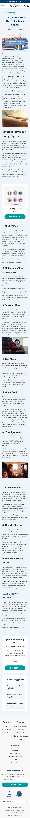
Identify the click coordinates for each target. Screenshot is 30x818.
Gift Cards (7, 733)
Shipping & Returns (15, 756)
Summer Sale (14, 1)
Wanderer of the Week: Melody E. (15, 705)
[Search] (5, 6)
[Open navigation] (2, 5)
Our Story (21, 730)
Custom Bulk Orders (21, 736)
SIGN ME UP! (15, 668)
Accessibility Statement (15, 813)
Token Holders (7, 730)
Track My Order (15, 753)
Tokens (7, 726)
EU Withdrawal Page (15, 815)
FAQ (15, 759)
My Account (15, 750)
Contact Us (15, 763)
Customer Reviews (20, 726)
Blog (21, 739)
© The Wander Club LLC (15, 807)
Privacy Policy (20, 810)
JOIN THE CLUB (15, 784)
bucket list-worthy (8, 81)
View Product (15, 217)
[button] (25, 6)
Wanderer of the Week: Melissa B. (15, 687)
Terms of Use (10, 810)
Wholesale (21, 733)
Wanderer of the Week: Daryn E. (15, 696)
